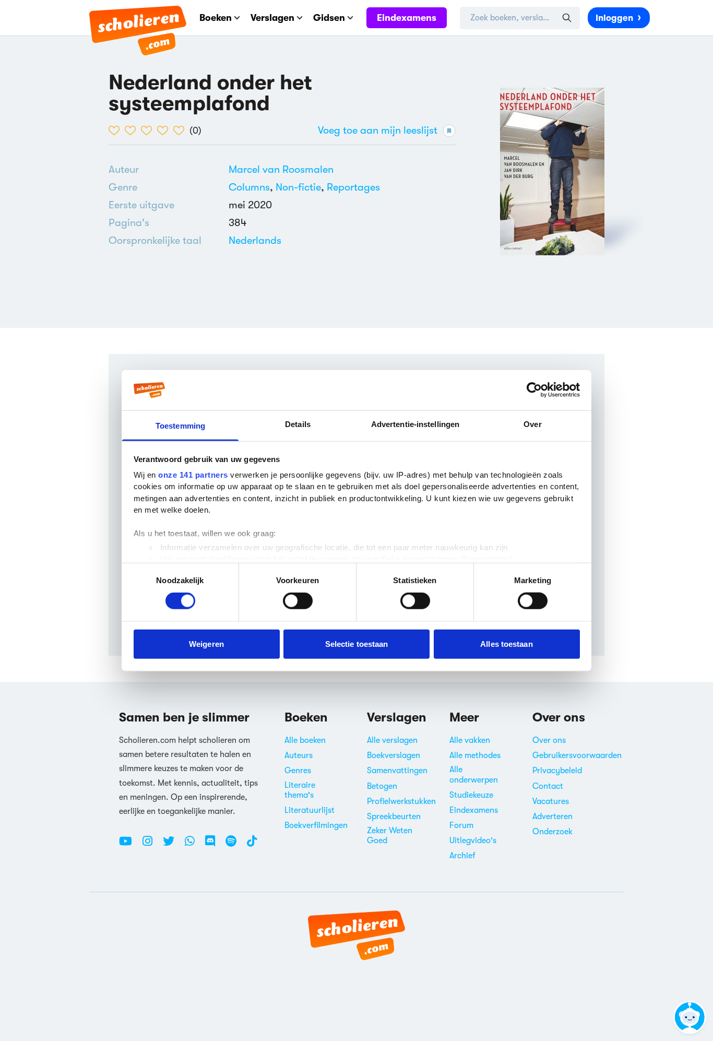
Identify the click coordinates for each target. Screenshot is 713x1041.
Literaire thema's (299, 790)
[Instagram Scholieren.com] (151, 845)
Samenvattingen (397, 770)
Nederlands (255, 240)
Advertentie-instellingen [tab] (415, 424)
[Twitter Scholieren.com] (172, 845)
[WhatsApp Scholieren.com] (194, 845)
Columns (249, 187)
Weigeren (206, 643)
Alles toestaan (506, 643)
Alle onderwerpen (473, 774)
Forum (461, 825)
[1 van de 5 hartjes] (117, 130)
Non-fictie (298, 187)
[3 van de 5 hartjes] (149, 130)
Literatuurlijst (309, 810)
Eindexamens (406, 18)
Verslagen (272, 18)
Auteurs (298, 755)
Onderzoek (552, 831)
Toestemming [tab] (180, 425)
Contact (547, 786)
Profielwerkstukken (401, 801)
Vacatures (550, 801)
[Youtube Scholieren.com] (129, 845)
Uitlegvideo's (472, 840)
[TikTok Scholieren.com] (252, 845)
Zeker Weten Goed (389, 835)
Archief (462, 855)
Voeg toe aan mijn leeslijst (377, 130)
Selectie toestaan (356, 643)
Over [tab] (532, 424)
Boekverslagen (393, 755)
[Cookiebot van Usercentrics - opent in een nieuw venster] (534, 390)
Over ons (549, 740)
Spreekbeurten (394, 816)
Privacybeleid (557, 770)
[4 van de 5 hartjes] (165, 130)
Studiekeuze (471, 795)
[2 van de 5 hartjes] (133, 130)
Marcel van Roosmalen (281, 169)
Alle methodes (475, 755)
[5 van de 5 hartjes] (181, 130)
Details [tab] (298, 424)
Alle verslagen (392, 740)
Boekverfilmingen (316, 825)
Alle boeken (305, 740)
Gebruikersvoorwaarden (577, 755)
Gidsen (329, 18)
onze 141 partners (193, 474)
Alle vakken (469, 740)
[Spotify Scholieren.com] (234, 845)
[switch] (298, 601)
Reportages (353, 187)
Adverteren (552, 816)
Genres (297, 770)
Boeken (215, 18)
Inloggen (614, 18)
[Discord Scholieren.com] (214, 845)
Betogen (382, 786)
